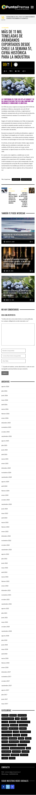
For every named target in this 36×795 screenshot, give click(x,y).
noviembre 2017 (6, 676)
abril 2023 (4, 518)
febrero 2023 (5, 527)
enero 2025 (4, 463)
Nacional (16, 735)
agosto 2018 (5, 635)
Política (28, 738)
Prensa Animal (13, 741)
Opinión (4, 738)
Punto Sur (5, 748)
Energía (4, 728)
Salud (28, 748)
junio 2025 (4, 450)
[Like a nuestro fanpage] (3, 787)
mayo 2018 (4, 649)
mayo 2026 (4, 400)
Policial (21, 738)
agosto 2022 (5, 554)
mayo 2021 (4, 622)
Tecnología (16, 751)
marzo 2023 (4, 522)
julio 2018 (4, 640)
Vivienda (12, 758)
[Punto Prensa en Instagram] (12, 787)
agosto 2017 (5, 690)
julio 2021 (4, 613)
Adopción (13, 715)
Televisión (25, 751)
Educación (14, 725)
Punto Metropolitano (9, 745)
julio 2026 (4, 391)
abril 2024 (4, 486)
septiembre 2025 (6, 436)
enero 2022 (4, 586)
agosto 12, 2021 (10, 242)
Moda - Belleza (6, 735)
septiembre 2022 (6, 549)
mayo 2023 (4, 513)
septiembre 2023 (6, 504)
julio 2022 (4, 558)
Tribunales (24, 755)
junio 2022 (4, 563)
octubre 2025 (5, 432)
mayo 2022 (4, 568)
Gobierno (23, 728)
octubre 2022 (5, 545)
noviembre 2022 (6, 540)
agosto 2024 (5, 481)
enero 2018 (4, 667)
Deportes (12, 722)
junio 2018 (4, 645)
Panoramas (12, 738)
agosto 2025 (5, 441)
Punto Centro (24, 741)
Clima (17, 718)
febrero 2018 (5, 663)
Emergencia (23, 725)
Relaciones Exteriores (17, 748)
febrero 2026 (5, 413)
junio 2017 (4, 699)
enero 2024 (4, 495)
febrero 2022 (5, 581)
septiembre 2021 (6, 604)
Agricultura (22, 715)
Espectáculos (13, 728)
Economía (5, 27)
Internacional (6, 731)
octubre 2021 (5, 599)
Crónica (23, 718)
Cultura (4, 722)
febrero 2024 (5, 490)
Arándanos (16, 179)
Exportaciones (26, 179)
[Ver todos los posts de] (16, 64)
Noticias (24, 735)
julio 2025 (4, 445)
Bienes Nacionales (7, 718)
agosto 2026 (5, 386)
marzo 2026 (4, 409)
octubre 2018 (5, 626)
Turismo (4, 758)
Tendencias (5, 755)
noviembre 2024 (6, 472)
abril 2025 (4, 454)
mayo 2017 (4, 703)
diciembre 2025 (6, 423)
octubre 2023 (5, 500)
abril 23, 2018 (9, 271)
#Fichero (5, 715)
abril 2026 (4, 404)
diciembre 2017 (6, 672)
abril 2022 (4, 572)
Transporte (15, 755)
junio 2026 (4, 395)
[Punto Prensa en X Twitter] (8, 787)
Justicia (15, 731)
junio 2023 (4, 509)
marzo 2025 (4, 459)
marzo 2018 (4, 658)
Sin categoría (6, 751)
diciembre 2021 (6, 590)
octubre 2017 (5, 681)
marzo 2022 (4, 577)
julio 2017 (4, 694)
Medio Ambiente (25, 731)
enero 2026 (4, 418)
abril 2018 (4, 654)
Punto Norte (22, 745)
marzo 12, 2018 (10, 300)
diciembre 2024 (6, 468)
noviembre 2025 (6, 427)
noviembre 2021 (6, 595)
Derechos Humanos (23, 722)
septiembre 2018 (6, 631)
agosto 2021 (5, 608)
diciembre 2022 (6, 536)
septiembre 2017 (6, 685)
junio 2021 (4, 617)
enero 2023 (4, 531)
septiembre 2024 (6, 477)
